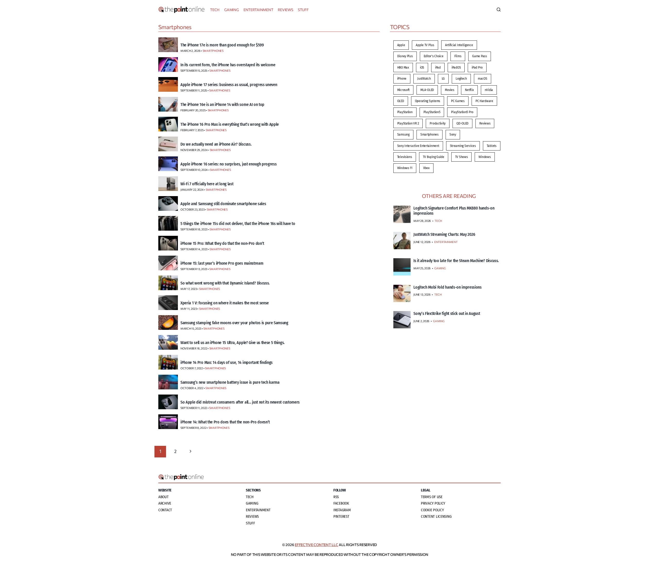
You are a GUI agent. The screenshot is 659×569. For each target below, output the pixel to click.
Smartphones (429, 134)
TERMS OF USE (432, 497)
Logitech (461, 78)
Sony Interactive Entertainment (418, 146)
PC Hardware (484, 101)
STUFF (303, 9)
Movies (449, 90)
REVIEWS (285, 9)
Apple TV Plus (425, 45)
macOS (482, 78)
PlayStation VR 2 (408, 123)
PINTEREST (341, 516)
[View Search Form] (498, 9)
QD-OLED (462, 123)
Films (458, 56)
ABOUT (163, 497)
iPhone (401, 78)
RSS (336, 497)
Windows (485, 157)
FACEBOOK (341, 503)
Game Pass (479, 56)
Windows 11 (404, 168)
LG (443, 78)
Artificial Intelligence (459, 45)
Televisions (404, 157)
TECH (215, 9)
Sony (452, 134)
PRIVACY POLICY (433, 503)
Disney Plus (405, 56)
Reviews (484, 123)
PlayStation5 (431, 112)
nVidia (489, 90)
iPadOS (456, 67)
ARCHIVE (164, 503)
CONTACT (165, 510)
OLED (400, 101)
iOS (422, 67)
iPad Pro (477, 67)
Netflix (469, 90)
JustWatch (424, 78)
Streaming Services (463, 146)
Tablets (492, 146)
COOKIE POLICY (432, 510)
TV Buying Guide (433, 157)
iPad (438, 67)
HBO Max (403, 67)
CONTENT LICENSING (436, 516)
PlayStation (405, 112)
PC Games (458, 101)
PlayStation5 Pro (462, 112)
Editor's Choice (434, 56)
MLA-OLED (427, 90)
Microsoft (403, 90)
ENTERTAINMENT (258, 9)
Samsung (403, 134)
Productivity (438, 123)
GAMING (231, 9)
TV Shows (461, 157)
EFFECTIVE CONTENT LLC (316, 544)
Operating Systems (427, 101)
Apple (401, 45)
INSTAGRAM (342, 510)
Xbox (426, 168)
